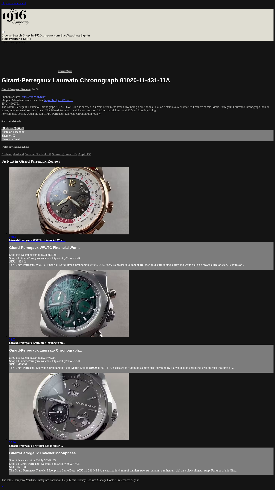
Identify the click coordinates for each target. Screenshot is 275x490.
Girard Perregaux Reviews (15, 89)
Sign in (85, 35)
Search (17, 35)
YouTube (31, 480)
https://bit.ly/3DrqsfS (34, 96)
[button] (3, 32)
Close (62, 71)
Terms (73, 480)
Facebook (7, 128)
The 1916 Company (13, 480)
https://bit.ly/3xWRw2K (58, 100)
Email (20, 128)
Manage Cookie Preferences (114, 480)
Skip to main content (13, 3)
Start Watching (70, 35)
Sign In (27, 38)
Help (65, 480)
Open (69, 71)
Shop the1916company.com (41, 35)
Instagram (43, 480)
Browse (6, 35)
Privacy (81, 480)
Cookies (91, 480)
